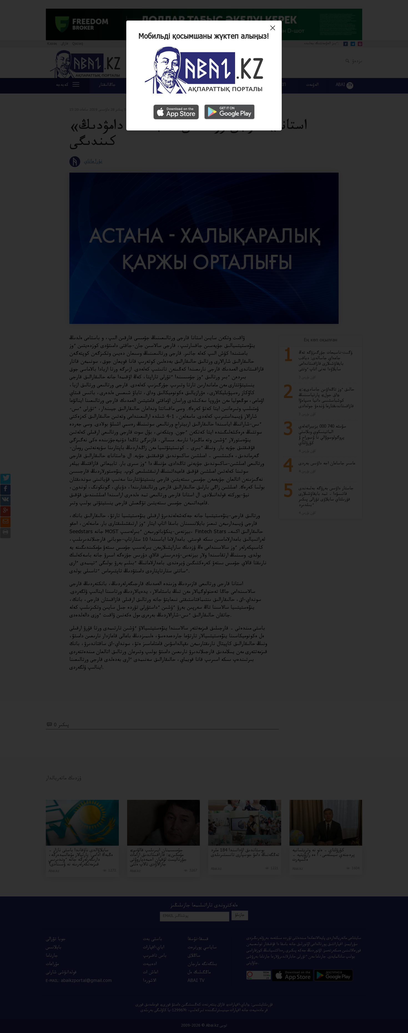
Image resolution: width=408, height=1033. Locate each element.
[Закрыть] (274, 30)
